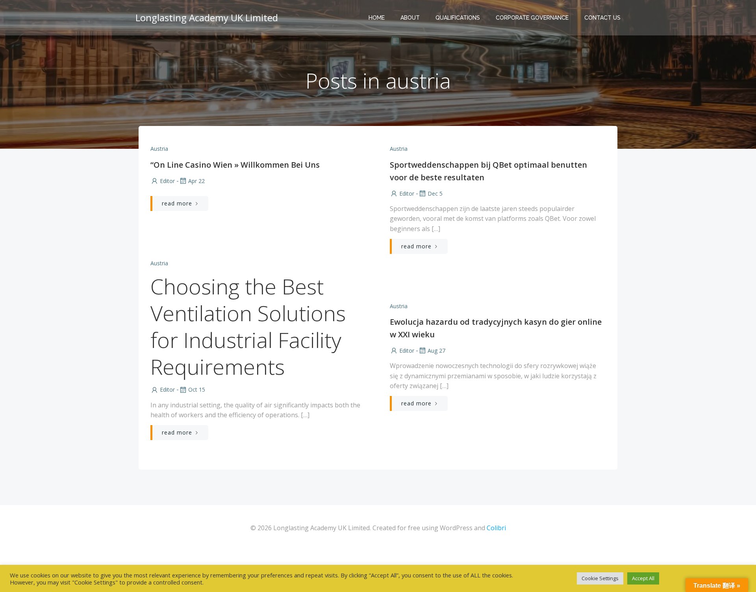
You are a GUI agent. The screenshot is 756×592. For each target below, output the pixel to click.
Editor (167, 181)
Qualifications (457, 18)
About (410, 18)
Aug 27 (436, 350)
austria (159, 148)
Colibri (496, 528)
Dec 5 (435, 193)
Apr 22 (196, 181)
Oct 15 (196, 389)
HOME (377, 18)
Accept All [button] (643, 578)
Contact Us (602, 18)
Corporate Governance (532, 18)
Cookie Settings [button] (600, 578)
